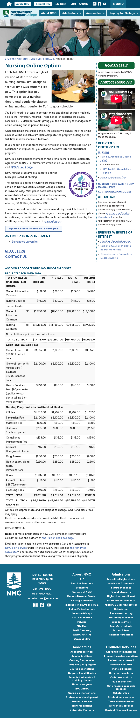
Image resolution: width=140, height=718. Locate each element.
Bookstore (82, 587)
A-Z (82, 579)
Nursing (103, 152)
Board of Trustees (82, 583)
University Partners (82, 710)
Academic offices (82, 656)
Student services (82, 701)
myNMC (118, 3)
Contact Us (16, 257)
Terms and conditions (121, 701)
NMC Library (81, 688)
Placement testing (121, 613)
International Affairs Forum (82, 604)
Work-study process (121, 705)
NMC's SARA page (22, 167)
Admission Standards (121, 583)
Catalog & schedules (81, 660)
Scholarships (121, 693)
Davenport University (25, 241)
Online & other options (82, 693)
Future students (121, 587)
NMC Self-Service (16, 547)
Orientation (121, 609)
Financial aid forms (121, 664)
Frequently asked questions (121, 656)
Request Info (43, 4)
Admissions (70, 13)
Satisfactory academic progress (121, 687)
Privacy (82, 621)
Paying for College (122, 13)
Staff (73, 3)
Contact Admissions (116, 82)
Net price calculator (121, 673)
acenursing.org (52, 221)
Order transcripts (121, 677)
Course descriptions (81, 668)
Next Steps (15, 251)
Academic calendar (82, 651)
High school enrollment (121, 596)
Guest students (121, 592)
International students (121, 600)
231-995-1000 (42, 588)
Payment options (121, 681)
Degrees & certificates (82, 673)
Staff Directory (82, 630)
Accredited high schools (121, 579)
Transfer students (121, 626)
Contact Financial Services (121, 710)
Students (60, 3)
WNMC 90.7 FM (82, 634)
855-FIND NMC (42, 593)
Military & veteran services (121, 604)
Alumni (83, 3)
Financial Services (121, 647)
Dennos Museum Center (81, 596)
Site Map (82, 626)
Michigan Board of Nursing (116, 241)
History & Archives (82, 600)
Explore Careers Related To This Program (34, 228)
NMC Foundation (82, 617)
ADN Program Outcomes (114, 191)
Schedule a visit (121, 621)
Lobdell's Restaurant (82, 609)
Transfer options (82, 705)
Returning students (121, 617)
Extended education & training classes (81, 679)
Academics (93, 13)
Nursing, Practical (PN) (114, 177)
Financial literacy (121, 668)
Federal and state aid (121, 660)
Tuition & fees (121, 630)
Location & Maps (82, 613)
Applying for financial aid (121, 651)
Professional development (82, 697)
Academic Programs (16, 59)
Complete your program (81, 664)
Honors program (82, 684)
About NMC (49, 13)
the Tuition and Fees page (58, 537)
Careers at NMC (82, 592)
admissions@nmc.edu (42, 598)
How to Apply (116, 65)
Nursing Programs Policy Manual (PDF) (116, 185)
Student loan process (121, 697)
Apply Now (22, 4)
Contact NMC (82, 639)
